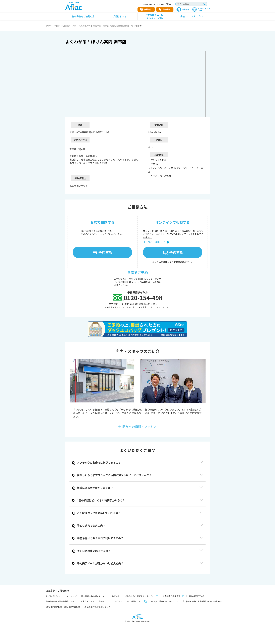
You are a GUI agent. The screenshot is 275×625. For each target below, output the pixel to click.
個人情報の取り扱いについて (94, 596)
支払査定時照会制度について (98, 606)
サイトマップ (70, 596)
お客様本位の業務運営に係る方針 (139, 596)
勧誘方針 (116, 596)
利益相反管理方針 (197, 596)
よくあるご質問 (164, 4)
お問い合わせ (149, 4)
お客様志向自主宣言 (172, 596)
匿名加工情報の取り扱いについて (166, 601)
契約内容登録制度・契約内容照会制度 (63, 606)
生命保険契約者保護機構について (61, 601)
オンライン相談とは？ (154, 242)
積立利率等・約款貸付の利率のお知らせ (204, 601)
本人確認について (135, 601)
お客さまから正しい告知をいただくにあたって (101, 601)
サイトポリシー (53, 596)
